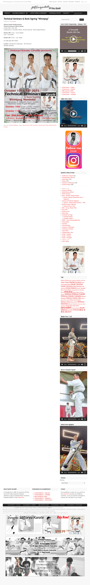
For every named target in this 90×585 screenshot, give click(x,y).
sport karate (76, 305)
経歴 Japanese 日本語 (67, 91)
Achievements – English (68, 87)
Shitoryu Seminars (72, 304)
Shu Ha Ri (64, 209)
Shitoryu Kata (65, 302)
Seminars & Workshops (13, 125)
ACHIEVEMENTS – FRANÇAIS (42, 498)
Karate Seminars (67, 286)
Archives (62, 480)
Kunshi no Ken (66, 211)
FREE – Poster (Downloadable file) (71, 220)
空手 (71, 310)
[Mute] (82, 51)
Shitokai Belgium (76, 292)
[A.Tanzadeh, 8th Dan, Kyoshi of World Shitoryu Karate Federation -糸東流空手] (45, 9)
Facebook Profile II (68, 218)
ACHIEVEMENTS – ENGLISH (42, 493)
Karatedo (78, 282)
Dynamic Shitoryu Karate (28, 125)
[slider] (72, 125)
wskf (69, 310)
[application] (73, 39)
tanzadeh (66, 307)
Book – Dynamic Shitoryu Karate (70, 195)
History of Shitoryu (67, 190)
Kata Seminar (77, 286)
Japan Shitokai (65, 282)
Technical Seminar (75, 308)
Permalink (6, 126)
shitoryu (68, 294)
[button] (73, 39)
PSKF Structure (66, 194)
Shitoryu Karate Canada (44, 125)
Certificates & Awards (67, 175)
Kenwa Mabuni (71, 288)
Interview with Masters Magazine (70, 201)
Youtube (65, 1)
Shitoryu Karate (78, 294)
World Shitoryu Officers (68, 192)
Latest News (65, 179)
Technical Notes (55, 13)
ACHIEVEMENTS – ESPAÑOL (42, 494)
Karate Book (35, 125)
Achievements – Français (68, 92)
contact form (66, 494)
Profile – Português (67, 237)
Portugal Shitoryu (75, 290)
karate (72, 282)
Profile (7, 13)
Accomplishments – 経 (20, 13)
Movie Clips (65, 213)
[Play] (62, 51)
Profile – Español (66, 234)
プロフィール (84, 1)
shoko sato (79, 304)
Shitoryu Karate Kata (73, 298)
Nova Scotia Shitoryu (66, 290)
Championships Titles (67, 177)
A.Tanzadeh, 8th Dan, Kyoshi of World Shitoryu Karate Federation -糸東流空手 (33, 507)
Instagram (71, 1)
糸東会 (80, 310)
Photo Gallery (65, 222)
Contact (66, 13)
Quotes (64, 181)
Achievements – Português (69, 94)
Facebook (77, 1)
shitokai (68, 291)
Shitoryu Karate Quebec (75, 300)
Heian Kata (83, 280)
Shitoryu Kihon (73, 302)
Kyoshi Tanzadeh (81, 288)
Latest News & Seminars (38, 13)
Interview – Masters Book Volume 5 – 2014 (74, 202)
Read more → (21, 497)
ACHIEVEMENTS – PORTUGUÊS (43, 500)
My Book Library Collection (69, 204)
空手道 (75, 310)
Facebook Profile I (68, 216)
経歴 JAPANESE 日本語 (40, 496)
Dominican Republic (76, 280)
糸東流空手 (68, 312)
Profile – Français (66, 236)
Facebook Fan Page (67, 215)
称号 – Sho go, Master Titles (69, 208)
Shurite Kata (69, 305)
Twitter (60, 1)
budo (70, 280)
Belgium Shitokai (65, 280)
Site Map (64, 223)
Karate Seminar (77, 284)
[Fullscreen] (85, 51)
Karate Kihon (66, 284)
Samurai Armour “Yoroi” (69, 206)
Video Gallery (53, 1)
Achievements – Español (68, 89)
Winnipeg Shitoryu (53, 125)
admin (14, 21)
